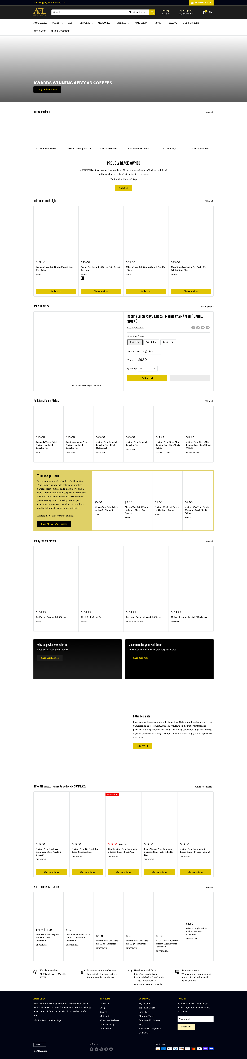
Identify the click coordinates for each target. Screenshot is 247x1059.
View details (207, 307)
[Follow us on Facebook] (91, 1049)
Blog (102, 1008)
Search (103, 1012)
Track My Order (147, 1008)
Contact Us (144, 1033)
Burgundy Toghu (134, 622)
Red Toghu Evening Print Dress (51, 617)
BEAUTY (173, 23)
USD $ (37, 1045)
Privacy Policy (107, 1024)
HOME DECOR (141, 23)
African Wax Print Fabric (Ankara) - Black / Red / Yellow (197, 510)
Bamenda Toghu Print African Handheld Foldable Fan (46, 445)
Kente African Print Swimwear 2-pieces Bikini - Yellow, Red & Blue (158, 852)
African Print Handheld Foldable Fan (137, 443)
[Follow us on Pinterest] (106, 1049)
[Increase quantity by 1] (154, 368)
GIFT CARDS (39, 31)
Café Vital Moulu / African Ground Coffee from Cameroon (78, 937)
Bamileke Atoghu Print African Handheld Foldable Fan (76, 445)
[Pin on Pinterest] (198, 328)
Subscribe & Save (203, 3)
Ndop (128, 274)
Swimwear (41, 859)
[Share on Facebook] (193, 328)
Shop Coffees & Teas (47, 89)
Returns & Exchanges (149, 1020)
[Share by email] (208, 328)
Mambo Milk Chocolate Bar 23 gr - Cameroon (137, 942)
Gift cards (105, 1016)
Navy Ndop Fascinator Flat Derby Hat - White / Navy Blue (189, 268)
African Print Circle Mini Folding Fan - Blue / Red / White (168, 445)
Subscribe (186, 1027)
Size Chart (144, 1012)
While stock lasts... (204, 787)
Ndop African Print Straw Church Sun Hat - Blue (145, 268)
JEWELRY (85, 23)
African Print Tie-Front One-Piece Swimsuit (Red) (85, 850)
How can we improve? (150, 1028)
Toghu (39, 274)
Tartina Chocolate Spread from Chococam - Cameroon (48, 937)
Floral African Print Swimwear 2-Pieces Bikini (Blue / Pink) (122, 850)
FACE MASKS (40, 23)
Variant (130, 352)
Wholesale (105, 1028)
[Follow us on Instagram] (101, 1049)
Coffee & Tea (72, 945)
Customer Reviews (109, 1020)
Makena (175, 621)
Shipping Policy (146, 1016)
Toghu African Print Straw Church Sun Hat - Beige (54, 268)
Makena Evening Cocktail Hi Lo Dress (189, 617)
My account (185, 13)
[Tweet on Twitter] (203, 328)
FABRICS (121, 23)
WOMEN (56, 23)
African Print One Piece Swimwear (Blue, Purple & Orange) (48, 852)
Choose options (101, 291)
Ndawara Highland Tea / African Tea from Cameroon (197, 931)
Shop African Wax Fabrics (54, 524)
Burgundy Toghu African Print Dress (143, 617)
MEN (70, 23)
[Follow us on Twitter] (96, 1049)
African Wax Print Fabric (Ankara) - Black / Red (106, 508)
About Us (123, 188)
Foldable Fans (163, 452)
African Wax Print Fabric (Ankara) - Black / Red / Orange (136, 510)
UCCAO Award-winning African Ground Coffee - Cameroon (167, 944)
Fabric (98, 514)
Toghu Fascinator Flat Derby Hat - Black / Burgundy (100, 268)
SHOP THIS (142, 746)
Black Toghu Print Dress (92, 617)
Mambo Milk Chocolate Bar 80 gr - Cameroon (107, 942)
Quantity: (132, 368)
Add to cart (56, 291)
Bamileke (70, 452)
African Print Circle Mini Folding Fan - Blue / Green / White (198, 445)
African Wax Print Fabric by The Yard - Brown (167, 508)
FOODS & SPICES (190, 23)
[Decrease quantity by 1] (141, 368)
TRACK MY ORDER (60, 31)
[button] (190, 378)
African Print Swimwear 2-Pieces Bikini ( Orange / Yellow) (195, 850)
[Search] (152, 12)
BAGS (158, 23)
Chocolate (41, 945)
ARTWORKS (104, 23)
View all (209, 112)
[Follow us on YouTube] (111, 1049)
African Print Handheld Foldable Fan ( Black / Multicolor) (107, 445)
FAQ (141, 1024)
